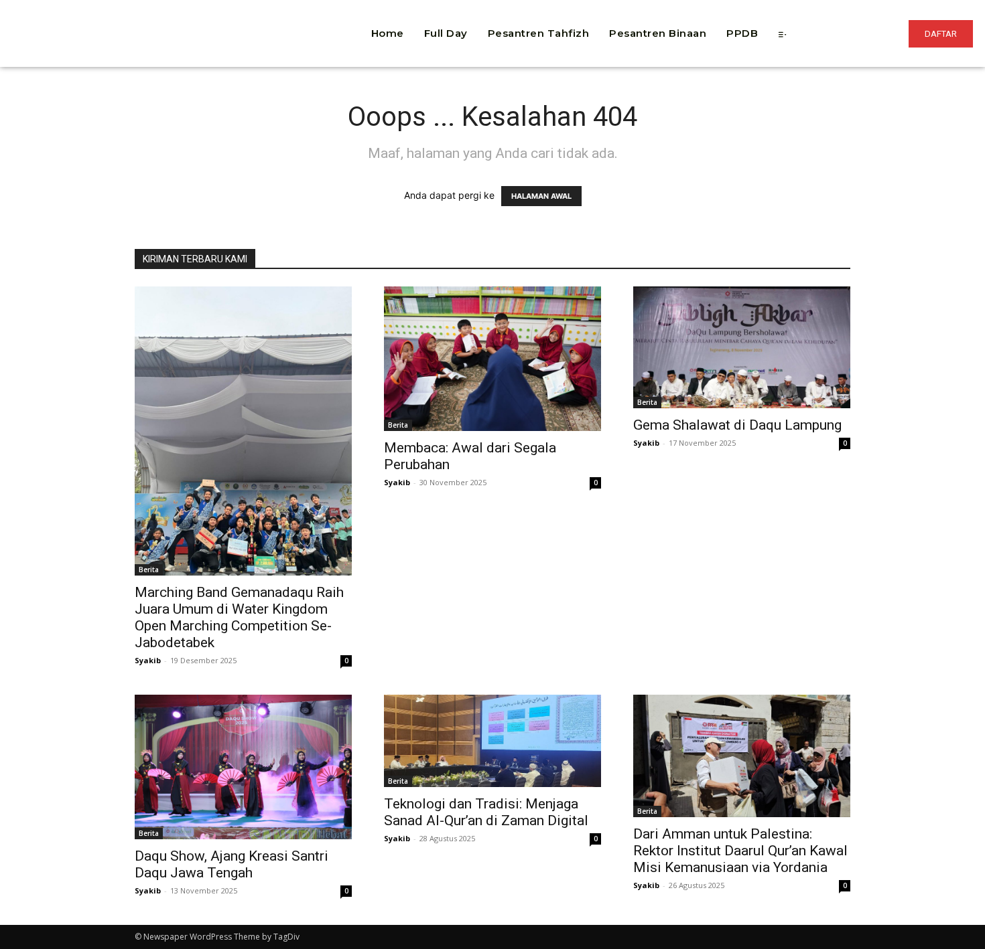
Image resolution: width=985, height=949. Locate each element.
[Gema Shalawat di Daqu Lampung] (741, 347)
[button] (275, 13)
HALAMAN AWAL (541, 196)
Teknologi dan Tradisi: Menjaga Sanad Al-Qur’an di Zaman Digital (486, 812)
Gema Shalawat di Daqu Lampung (737, 425)
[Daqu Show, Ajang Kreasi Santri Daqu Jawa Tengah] (243, 767)
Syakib (148, 660)
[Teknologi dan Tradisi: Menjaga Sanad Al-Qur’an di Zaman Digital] (492, 741)
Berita (149, 569)
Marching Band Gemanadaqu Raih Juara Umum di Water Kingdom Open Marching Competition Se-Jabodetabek (239, 617)
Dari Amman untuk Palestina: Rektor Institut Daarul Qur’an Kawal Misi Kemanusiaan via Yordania (740, 850)
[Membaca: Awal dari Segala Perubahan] (492, 358)
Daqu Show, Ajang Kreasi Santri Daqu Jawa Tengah (231, 864)
